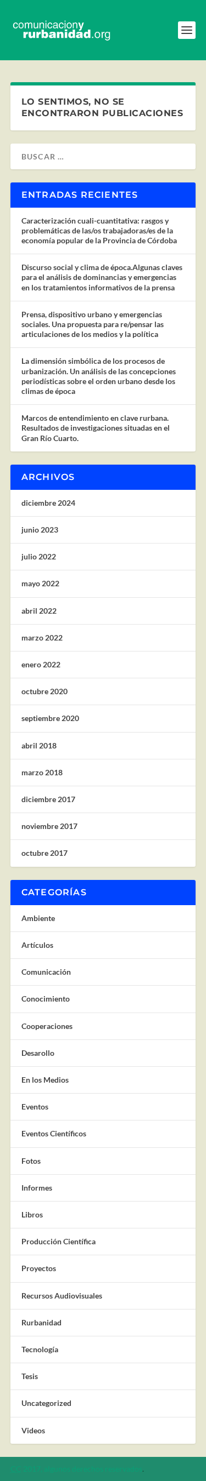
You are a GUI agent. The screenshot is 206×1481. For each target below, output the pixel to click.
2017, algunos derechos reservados (76, 1468)
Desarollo (37, 1052)
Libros (32, 1214)
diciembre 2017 (48, 799)
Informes (36, 1187)
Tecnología (39, 1349)
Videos (33, 1430)
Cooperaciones (47, 1026)
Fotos (31, 1160)
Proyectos (38, 1268)
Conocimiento (45, 998)
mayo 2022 (40, 583)
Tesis (29, 1376)
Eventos (34, 1106)
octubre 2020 (44, 691)
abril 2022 (39, 610)
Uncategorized (46, 1403)
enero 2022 (40, 664)
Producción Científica (58, 1241)
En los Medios (45, 1079)
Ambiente (38, 918)
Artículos (37, 945)
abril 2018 (39, 745)
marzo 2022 (42, 637)
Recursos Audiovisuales (61, 1295)
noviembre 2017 (49, 826)
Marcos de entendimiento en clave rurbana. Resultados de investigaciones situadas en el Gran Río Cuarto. (95, 427)
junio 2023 (39, 529)
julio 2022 (38, 556)
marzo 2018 (42, 772)
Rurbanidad (41, 1322)
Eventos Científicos (53, 1133)
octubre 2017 (44, 852)
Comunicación (46, 971)
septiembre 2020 (50, 718)
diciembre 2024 (48, 502)
